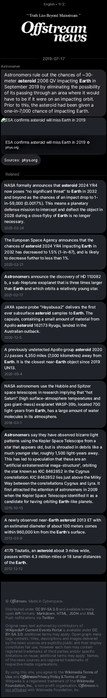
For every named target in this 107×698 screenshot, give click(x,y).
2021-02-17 (13, 295)
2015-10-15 (13, 508)
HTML (62, 613)
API (17, 613)
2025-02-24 (14, 228)
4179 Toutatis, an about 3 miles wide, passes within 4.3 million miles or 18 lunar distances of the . (52, 556)
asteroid (27, 81)
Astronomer (10, 66)
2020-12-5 (12, 337)
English (49, 4)
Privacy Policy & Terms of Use (53, 677)
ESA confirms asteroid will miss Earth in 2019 (47, 144)
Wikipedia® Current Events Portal (33, 630)
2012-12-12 (13, 569)
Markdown (46, 613)
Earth (85, 81)
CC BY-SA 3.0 (46, 609)
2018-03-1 (13, 423)
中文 (61, 4)
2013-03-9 (13, 538)
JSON (74, 613)
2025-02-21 (13, 264)
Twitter (48, 618)
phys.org (29, 160)
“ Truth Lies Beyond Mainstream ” (53, 15)
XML (90, 613)
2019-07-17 (54, 58)
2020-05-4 (13, 374)
